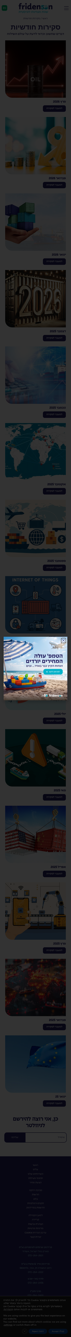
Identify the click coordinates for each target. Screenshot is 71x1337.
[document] (35, 668)
